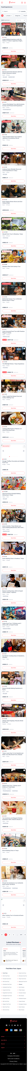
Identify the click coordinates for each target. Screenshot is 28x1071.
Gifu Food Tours (6, 981)
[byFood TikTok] (20, 1025)
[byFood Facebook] (6, 1025)
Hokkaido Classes (22, 998)
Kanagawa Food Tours (7, 995)
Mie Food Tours (6, 1001)
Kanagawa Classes (23, 1004)
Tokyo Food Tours (22, 978)
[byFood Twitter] (9, 1025)
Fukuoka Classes (22, 992)
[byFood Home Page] (12, 2)
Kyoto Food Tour (6, 998)
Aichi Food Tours (6, 975)
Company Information (13, 1056)
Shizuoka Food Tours (23, 975)
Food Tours (5, 973)
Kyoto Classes (22, 1006)
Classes (20, 984)
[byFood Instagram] (12, 1025)
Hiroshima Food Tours (7, 984)
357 (21, 934)
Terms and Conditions (13, 1058)
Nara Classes (21, 1009)
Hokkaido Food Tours (7, 987)
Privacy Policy (13, 1061)
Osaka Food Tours (22, 973)
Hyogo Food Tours (6, 990)
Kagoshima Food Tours (7, 992)
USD (14, 1053)
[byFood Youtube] (15, 1025)
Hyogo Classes (22, 1001)
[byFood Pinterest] (18, 1025)
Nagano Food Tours (7, 1004)
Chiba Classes (22, 990)
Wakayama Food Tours (23, 981)
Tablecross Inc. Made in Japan (19, 1064)
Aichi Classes (21, 987)
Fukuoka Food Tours (7, 978)
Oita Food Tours (6, 1009)
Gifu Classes (21, 995)
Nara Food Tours (6, 1006)
